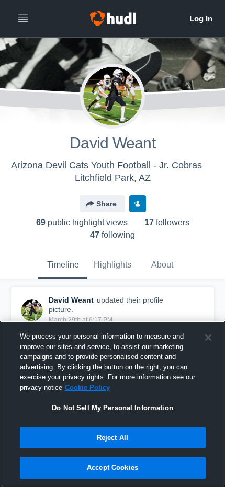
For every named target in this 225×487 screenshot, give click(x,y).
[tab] (62, 265)
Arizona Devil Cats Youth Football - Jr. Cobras (106, 165)
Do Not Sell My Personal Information (112, 408)
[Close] (208, 337)
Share (106, 204)
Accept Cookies (112, 467)
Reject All (112, 438)
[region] (112, 404)
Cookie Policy (87, 387)
